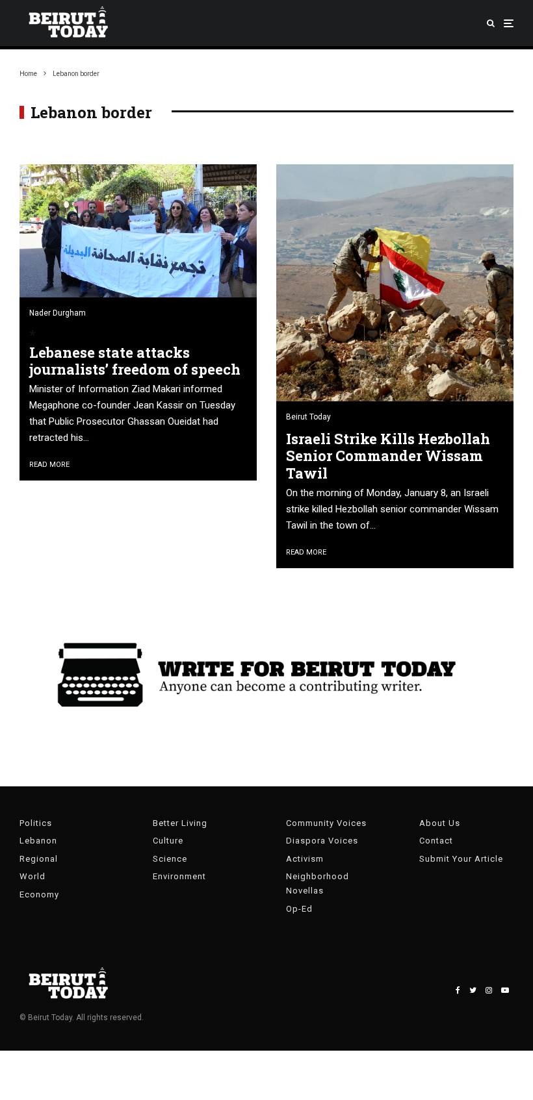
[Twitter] (473, 990)
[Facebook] (458, 990)
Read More (49, 464)
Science (170, 859)
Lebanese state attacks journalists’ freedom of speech (134, 361)
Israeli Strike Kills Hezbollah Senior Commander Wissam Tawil (388, 456)
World (33, 876)
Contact (436, 840)
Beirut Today (308, 416)
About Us (439, 823)
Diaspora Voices (322, 840)
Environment (179, 876)
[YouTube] (505, 990)
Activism (305, 859)
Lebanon (38, 840)
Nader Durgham (57, 313)
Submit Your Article (461, 859)
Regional (39, 859)
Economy (39, 894)
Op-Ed (299, 909)
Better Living (180, 823)
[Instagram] (489, 990)
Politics (36, 823)
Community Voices (326, 823)
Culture (168, 840)
